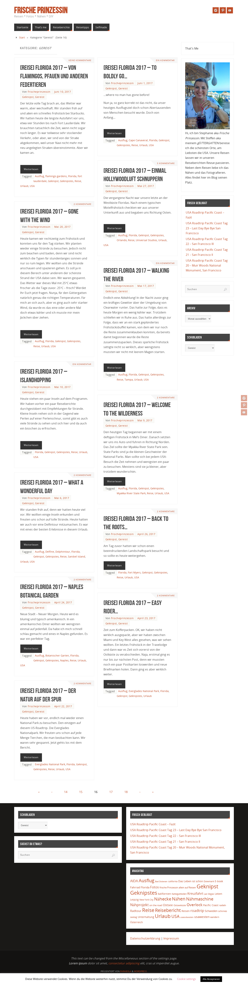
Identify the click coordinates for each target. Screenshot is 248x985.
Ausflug (39, 176)
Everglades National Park (144, 691)
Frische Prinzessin (41, 10)
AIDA (134, 881)
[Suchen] (225, 289)
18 (126, 792)
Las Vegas (209, 894)
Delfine (49, 551)
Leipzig (134, 899)
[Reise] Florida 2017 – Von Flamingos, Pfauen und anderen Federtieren (54, 76)
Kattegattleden (179, 893)
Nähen (178, 899)
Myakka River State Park (131, 493)
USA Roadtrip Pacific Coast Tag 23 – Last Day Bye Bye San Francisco (207, 228)
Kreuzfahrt (195, 893)
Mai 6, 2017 (61, 498)
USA (32, 186)
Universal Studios (146, 240)
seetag (133, 917)
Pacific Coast (210, 905)
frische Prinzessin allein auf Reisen (178, 887)
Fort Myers (134, 572)
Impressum (171, 938)
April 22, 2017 (63, 706)
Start (22, 37)
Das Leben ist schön (190, 881)
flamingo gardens (56, 176)
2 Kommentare (82, 204)
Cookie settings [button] (186, 979)
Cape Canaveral (138, 140)
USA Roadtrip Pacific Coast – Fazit (153, 824)
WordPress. (140, 971)
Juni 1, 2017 (145, 83)
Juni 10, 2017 (62, 91)
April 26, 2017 (146, 534)
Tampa (129, 379)
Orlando (122, 240)
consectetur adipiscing (123, 963)
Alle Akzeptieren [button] (211, 979)
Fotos (154, 887)
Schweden (211, 911)
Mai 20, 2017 (62, 226)
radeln (222, 905)
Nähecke (162, 899)
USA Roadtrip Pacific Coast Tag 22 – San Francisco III (165, 836)
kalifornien (164, 893)
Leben (218, 893)
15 (80, 792)
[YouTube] (244, 412)
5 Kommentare (166, 163)
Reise (78, 181)
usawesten (202, 917)
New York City (146, 899)
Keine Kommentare (80, 60)
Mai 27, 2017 (145, 186)
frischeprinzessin (39, 91)
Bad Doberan (161, 881)
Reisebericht (168, 910)
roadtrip (197, 910)
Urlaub (24, 186)
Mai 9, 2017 (144, 420)
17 (111, 792)
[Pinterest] (244, 405)
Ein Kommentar (165, 60)
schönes (222, 911)
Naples (64, 660)
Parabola (125, 971)
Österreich (136, 922)
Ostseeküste (180, 905)
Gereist (39, 97)
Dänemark (209, 881)
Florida (72, 176)
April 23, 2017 (146, 618)
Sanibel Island (76, 556)
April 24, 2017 (63, 602)
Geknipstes (66, 181)
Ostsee (168, 905)
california (173, 881)
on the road (155, 905)
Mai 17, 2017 (145, 286)
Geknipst (28, 97)
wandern (214, 917)
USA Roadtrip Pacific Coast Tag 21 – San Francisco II (165, 842)
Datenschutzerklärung (145, 938)
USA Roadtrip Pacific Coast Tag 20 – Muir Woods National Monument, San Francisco (207, 265)
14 (65, 792)
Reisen (186, 911)
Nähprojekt (139, 904)
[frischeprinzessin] (244, 398)
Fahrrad (135, 887)
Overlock (194, 904)
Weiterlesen (31, 169)
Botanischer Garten (57, 655)
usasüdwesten (187, 917)
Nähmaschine (199, 899)
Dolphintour (62, 551)
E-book (219, 881)
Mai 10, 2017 (62, 387)
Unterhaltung (146, 917)
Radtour (135, 911)
